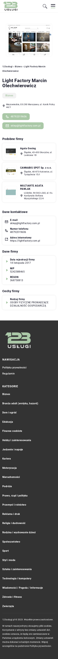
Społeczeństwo (11, 541)
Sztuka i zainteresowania (17, 569)
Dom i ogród (9, 412)
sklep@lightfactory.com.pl (26, 125)
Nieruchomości (11, 477)
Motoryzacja (9, 467)
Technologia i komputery (16, 578)
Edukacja (7, 421)
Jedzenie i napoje (12, 449)
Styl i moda (8, 560)
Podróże (7, 486)
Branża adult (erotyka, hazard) (20, 403)
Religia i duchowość (14, 523)
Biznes (9, 95)
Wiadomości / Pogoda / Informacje (22, 587)
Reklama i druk (11, 514)
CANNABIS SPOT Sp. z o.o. (36, 167)
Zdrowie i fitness (12, 596)
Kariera (6, 458)
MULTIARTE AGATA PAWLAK (31, 187)
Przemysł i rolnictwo (14, 504)
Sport (5, 550)
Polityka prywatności (14, 367)
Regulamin (8, 373)
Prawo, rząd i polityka (15, 495)
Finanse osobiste (12, 430)
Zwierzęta (8, 606)
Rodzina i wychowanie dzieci (19, 532)
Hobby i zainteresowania (16, 440)
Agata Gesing (28, 148)
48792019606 (19, 116)
